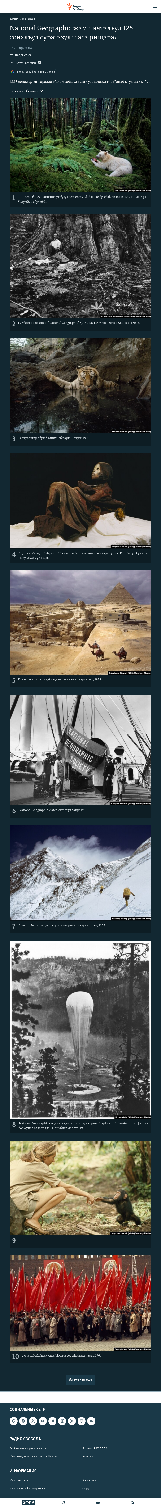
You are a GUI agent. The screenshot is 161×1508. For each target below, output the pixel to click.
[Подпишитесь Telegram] (52, 1421)
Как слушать (19, 1480)
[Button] (21, 56)
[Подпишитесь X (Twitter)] (33, 1421)
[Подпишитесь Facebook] (23, 1421)
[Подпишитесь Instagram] (62, 1421)
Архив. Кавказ (22, 19)
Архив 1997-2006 (94, 1448)
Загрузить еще (80, 1380)
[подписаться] (91, 1421)
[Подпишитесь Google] (14, 1421)
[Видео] (98, 1503)
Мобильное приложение (28, 1448)
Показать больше (25, 92)
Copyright (89, 1488)
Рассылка (89, 1480)
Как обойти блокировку (27, 1488)
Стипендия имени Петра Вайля (33, 1456)
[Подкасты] (82, 1421)
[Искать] (132, 1503)
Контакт (88, 1456)
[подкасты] (63, 1503)
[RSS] (72, 1421)
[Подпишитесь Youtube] (43, 1421)
